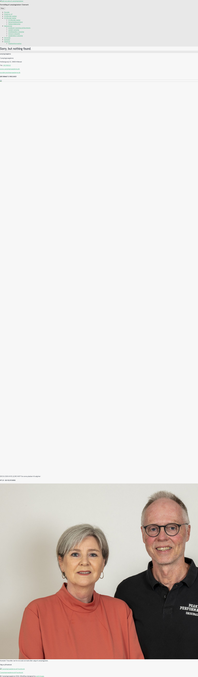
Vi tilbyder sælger (10, 16)
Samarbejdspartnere (15, 22)
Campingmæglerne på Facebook (11, 672)
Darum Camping (14, 34)
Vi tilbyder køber (10, 18)
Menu (2, 8)
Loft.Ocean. (40, 676)
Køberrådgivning (14, 24)
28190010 (7, 65)
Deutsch (7, 41)
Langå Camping (13, 30)
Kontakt (7, 39)
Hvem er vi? (8, 14)
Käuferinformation (14, 43)
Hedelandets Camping (16, 32)
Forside (6, 12)
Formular (7, 38)
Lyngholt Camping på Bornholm (19, 28)
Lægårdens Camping (15, 36)
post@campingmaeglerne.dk (10, 72)
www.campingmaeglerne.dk (10, 69)
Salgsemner (8, 26)
